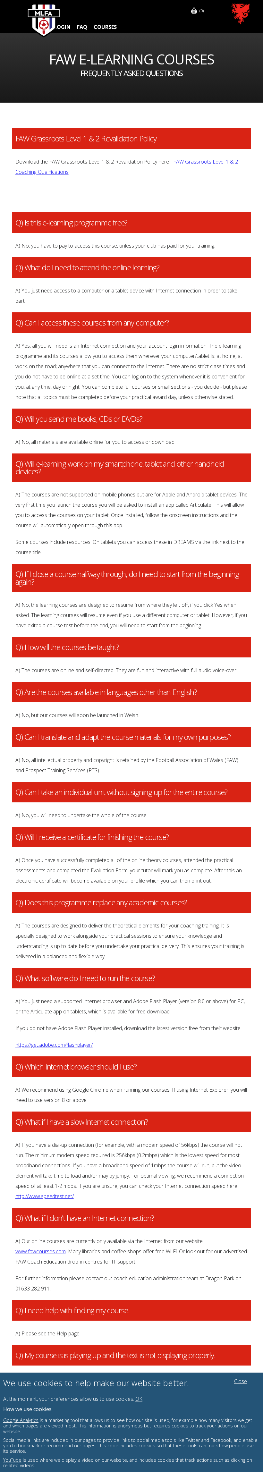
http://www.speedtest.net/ (44, 1196)
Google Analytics (20, 1420)
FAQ (82, 26)
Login (62, 26)
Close (240, 1381)
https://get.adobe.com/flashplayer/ (54, 1044)
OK (138, 1398)
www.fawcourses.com (40, 1251)
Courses (105, 26)
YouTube (12, 1460)
